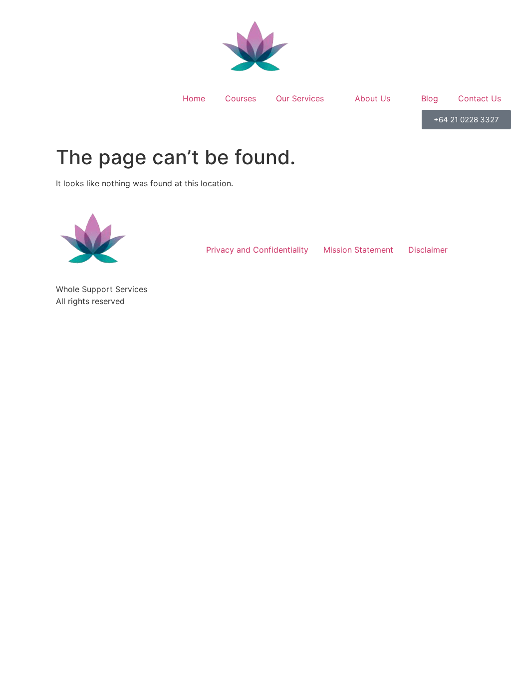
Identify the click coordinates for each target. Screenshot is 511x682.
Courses (240, 98)
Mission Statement (358, 250)
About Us (372, 98)
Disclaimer (428, 250)
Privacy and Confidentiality (257, 250)
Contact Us (479, 98)
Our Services (300, 98)
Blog (429, 98)
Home (194, 98)
